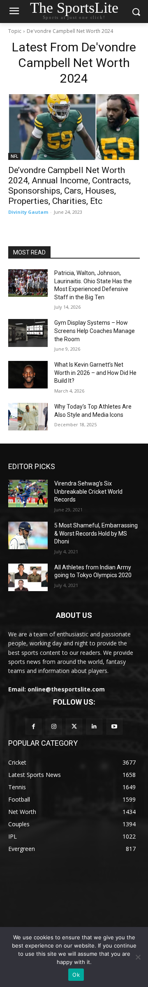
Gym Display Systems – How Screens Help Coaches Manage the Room (94, 330)
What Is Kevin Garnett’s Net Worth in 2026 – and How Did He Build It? (95, 372)
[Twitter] (74, 727)
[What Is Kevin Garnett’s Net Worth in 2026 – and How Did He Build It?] (28, 374)
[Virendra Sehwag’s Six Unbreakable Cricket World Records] (28, 493)
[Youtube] (114, 727)
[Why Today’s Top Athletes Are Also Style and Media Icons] (28, 416)
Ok (76, 974)
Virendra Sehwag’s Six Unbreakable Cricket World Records (88, 491)
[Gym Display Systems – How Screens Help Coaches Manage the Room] (28, 333)
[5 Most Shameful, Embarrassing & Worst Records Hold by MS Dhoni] (28, 535)
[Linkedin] (94, 727)
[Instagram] (54, 727)
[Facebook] (33, 727)
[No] (138, 957)
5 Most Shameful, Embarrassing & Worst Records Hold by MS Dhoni (96, 533)
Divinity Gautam (28, 212)
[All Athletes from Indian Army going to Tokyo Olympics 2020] (28, 577)
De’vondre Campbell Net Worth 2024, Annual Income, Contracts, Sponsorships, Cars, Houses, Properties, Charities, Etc (69, 185)
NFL (14, 156)
